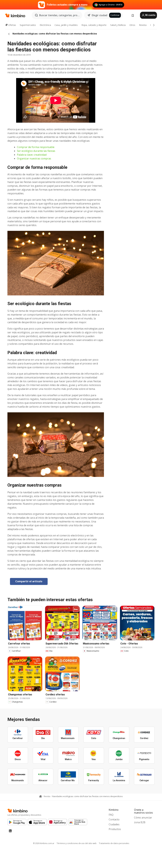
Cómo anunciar (143, 817)
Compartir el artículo (28, 581)
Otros (132, 24)
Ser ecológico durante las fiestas (36, 151)
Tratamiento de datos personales (114, 843)
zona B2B (139, 822)
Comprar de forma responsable (35, 147)
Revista (142, 24)
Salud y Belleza (118, 24)
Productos (115, 829)
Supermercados (28, 24)
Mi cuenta (150, 15)
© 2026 (43, 843)
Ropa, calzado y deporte (93, 24)
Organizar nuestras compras (34, 158)
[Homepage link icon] (40, 796)
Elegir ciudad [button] (99, 15)
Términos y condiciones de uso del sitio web (77, 843)
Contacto (114, 819)
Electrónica (45, 24)
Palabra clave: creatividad (32, 154)
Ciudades (114, 824)
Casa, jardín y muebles (66, 24)
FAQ (111, 814)
